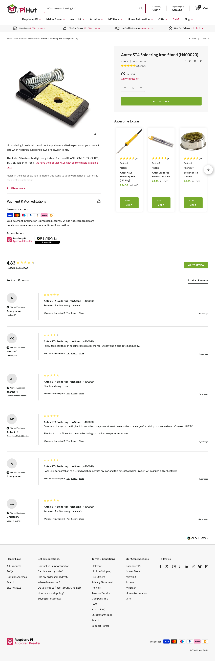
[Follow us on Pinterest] (180, 566)
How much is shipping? (51, 593)
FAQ (94, 604)
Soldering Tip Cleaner (191, 174)
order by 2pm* (197, 28)
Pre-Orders (98, 576)
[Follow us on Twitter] (167, 566)
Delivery (96, 565)
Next (204, 38)
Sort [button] (9, 280)
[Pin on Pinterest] (189, 61)
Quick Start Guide (102, 614)
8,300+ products (37, 28)
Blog (187, 19)
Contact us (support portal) (53, 565)
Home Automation (139, 19)
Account (177, 9)
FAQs (10, 571)
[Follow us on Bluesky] (200, 566)
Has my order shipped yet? (53, 576)
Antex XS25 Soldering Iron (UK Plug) (127, 176)
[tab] (198, 281)
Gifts (161, 19)
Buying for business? (49, 598)
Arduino (95, 19)
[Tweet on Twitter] (195, 61)
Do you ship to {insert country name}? (59, 587)
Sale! (176, 19)
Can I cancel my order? (50, 571)
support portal (146, 28)
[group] (24, 263)
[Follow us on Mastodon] (206, 566)
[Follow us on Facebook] (160, 566)
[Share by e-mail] (200, 61)
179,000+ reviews (92, 28)
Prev (194, 38)
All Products (14, 565)
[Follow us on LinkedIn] (186, 566)
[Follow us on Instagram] (174, 566)
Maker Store (54, 19)
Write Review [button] (196, 265)
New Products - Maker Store (26, 38)
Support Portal (100, 625)
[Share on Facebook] (185, 61)
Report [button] (74, 313)
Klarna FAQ (98, 609)
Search (10, 582)
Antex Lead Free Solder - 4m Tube (161, 174)
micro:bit (75, 19)
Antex (124, 61)
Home (9, 38)
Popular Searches (17, 576)
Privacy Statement (102, 582)
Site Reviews (14, 587)
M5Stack (113, 19)
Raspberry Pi (30, 19)
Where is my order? (49, 582)
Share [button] (81, 313)
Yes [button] (68, 313)
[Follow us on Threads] (193, 566)
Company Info (100, 598)
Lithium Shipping (101, 571)
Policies (96, 587)
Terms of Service (101, 593)
